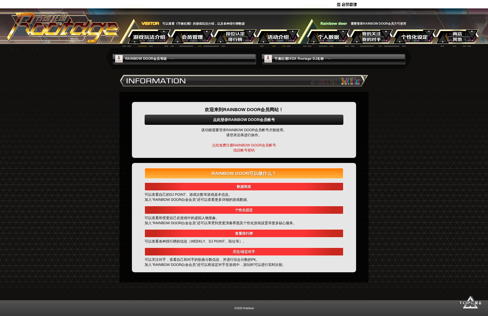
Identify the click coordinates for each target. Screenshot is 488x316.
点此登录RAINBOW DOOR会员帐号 (244, 119)
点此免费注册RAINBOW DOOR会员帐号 (244, 145)
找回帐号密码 (244, 150)
